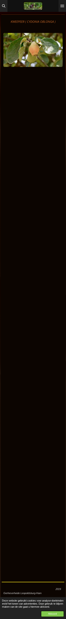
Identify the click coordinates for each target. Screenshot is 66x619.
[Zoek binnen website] (3, 6)
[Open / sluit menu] (62, 6)
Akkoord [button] (52, 614)
